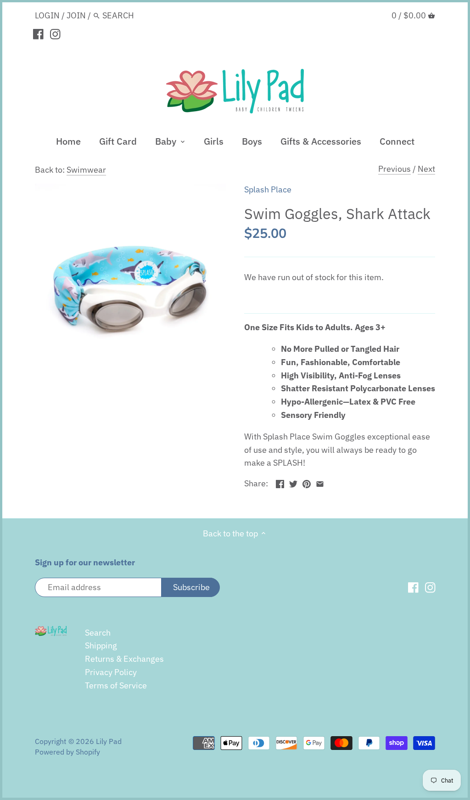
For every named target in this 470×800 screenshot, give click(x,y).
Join (76, 15)
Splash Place (267, 189)
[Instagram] (55, 33)
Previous (394, 168)
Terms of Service (116, 685)
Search (98, 632)
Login (47, 15)
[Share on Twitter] (293, 482)
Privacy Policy (111, 672)
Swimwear (86, 169)
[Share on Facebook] (280, 482)
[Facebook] (38, 33)
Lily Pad (109, 741)
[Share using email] (320, 482)
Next (426, 168)
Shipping (101, 645)
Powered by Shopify (67, 751)
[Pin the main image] (306, 482)
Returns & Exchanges (124, 659)
